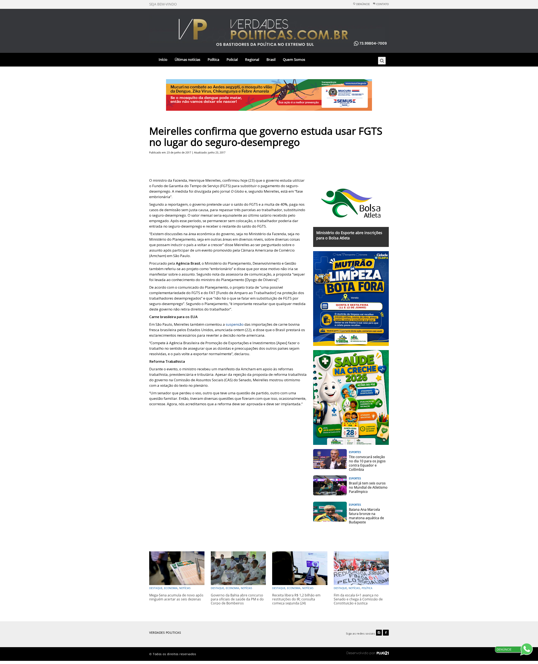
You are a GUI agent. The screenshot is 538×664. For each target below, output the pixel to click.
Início (163, 59)
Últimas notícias (187, 59)
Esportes (355, 452)
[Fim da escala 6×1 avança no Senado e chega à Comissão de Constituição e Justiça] (361, 567)
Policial (232, 59)
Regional (252, 59)
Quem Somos (294, 59)
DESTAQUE (155, 588)
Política (213, 59)
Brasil (271, 59)
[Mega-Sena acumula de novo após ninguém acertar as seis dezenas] (176, 567)
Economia (171, 588)
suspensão (235, 324)
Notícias (185, 588)
